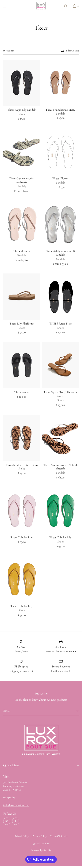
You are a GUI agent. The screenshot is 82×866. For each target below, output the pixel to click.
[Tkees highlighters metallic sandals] (60, 224)
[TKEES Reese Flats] (60, 296)
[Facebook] (15, 821)
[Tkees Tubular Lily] (21, 510)
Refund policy (22, 836)
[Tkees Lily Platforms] (21, 296)
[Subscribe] (74, 711)
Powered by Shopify (41, 850)
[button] (66, 6)
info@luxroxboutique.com (16, 805)
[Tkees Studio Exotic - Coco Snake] (21, 438)
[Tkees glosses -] (21, 224)
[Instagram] (6, 821)
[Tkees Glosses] (60, 151)
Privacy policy (39, 836)
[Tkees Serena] (21, 365)
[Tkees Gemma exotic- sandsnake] (21, 151)
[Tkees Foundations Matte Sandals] (60, 83)
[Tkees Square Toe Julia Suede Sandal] (60, 365)
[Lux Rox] (41, 6)
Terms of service (59, 836)
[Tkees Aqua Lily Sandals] (21, 83)
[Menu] (8, 6)
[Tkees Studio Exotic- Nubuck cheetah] (60, 438)
